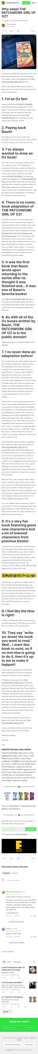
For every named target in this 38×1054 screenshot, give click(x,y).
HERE (15, 761)
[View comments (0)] (11, 1007)
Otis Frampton (11, 24)
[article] (19, 972)
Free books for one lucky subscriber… (10, 1001)
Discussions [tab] (17, 962)
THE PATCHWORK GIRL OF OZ (18, 80)
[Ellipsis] (35, 891)
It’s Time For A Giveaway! (12, 997)
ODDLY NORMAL (25, 104)
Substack (9, 1050)
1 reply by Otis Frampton (16, 922)
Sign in (34, 3)
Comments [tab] (6, 873)
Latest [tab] (9, 962)
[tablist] (10, 873)
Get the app (29, 1045)
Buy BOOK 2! (26, 806)
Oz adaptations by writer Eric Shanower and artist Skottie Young (18, 233)
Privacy (20, 1038)
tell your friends (21, 834)
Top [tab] (4, 962)
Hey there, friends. (8, 973)
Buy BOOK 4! (15, 808)
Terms (26, 1038)
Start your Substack (14, 1045)
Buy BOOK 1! (15, 806)
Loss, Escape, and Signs (12, 982)
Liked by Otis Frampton (14, 894)
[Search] (34, 962)
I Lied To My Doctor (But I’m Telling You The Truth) (13, 968)
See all (5, 1012)
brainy (8, 929)
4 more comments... (8, 952)
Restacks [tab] (15, 873)
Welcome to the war (13, 892)
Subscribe (26, 3)
